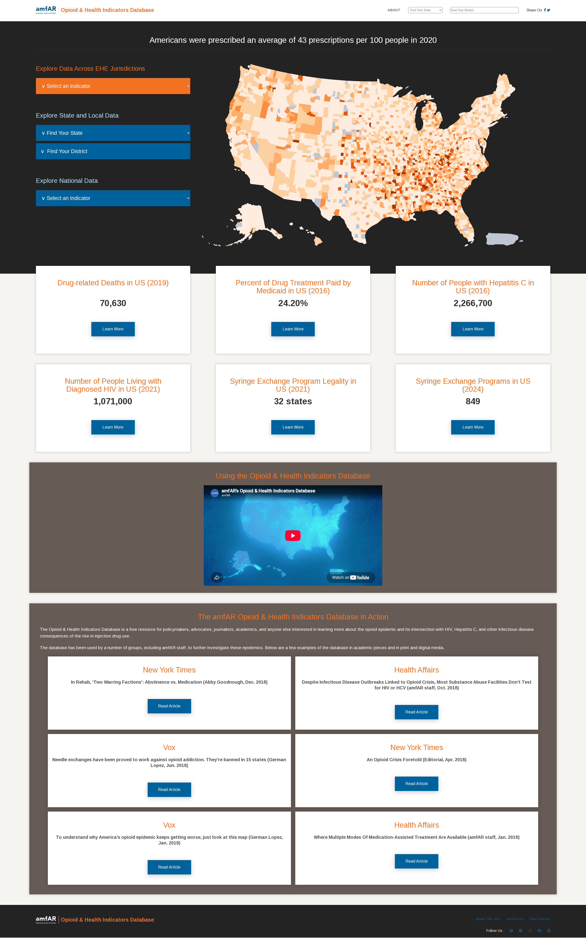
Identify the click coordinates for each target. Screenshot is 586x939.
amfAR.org (514, 919)
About (394, 10)
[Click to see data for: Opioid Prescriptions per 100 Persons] (370, 154)
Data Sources (539, 919)
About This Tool (488, 919)
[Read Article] (169, 693)
